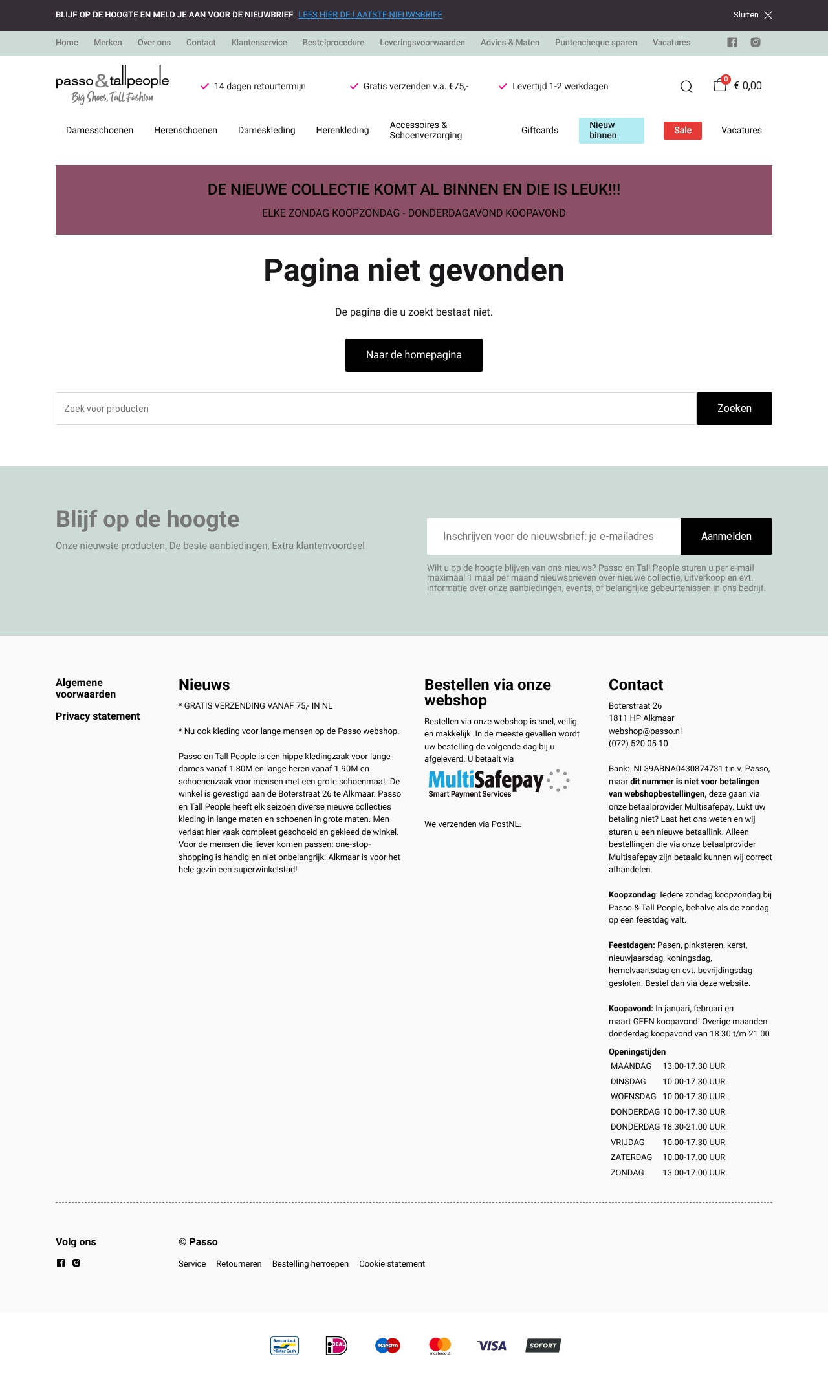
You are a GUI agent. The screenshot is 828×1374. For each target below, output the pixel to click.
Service (192, 1264)
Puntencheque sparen (596, 43)
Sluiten (746, 14)
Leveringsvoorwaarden (422, 43)
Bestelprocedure (333, 43)
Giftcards (539, 130)
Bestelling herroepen (310, 1264)
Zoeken (734, 408)
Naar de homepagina (414, 355)
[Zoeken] (686, 86)
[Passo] (112, 86)
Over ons (154, 43)
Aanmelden (726, 536)
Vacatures (672, 43)
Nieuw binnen (602, 130)
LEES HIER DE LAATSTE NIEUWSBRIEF (370, 15)
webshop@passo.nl (645, 731)
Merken (108, 43)
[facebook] (732, 45)
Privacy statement (98, 716)
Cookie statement (392, 1264)
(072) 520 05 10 (638, 744)
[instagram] (755, 45)
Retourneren (238, 1264)
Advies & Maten (510, 43)
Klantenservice (259, 43)
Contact (201, 43)
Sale (683, 130)
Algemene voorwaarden (86, 688)
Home (67, 43)
